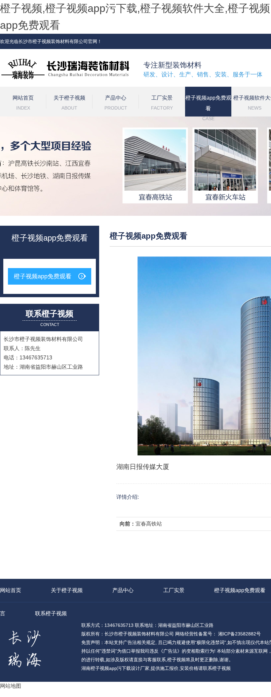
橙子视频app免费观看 (208, 105)
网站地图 (10, 686)
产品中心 (115, 103)
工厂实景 (162, 103)
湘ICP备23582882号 (239, 633)
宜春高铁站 (149, 524)
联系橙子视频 (51, 613)
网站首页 (23, 103)
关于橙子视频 (69, 103)
